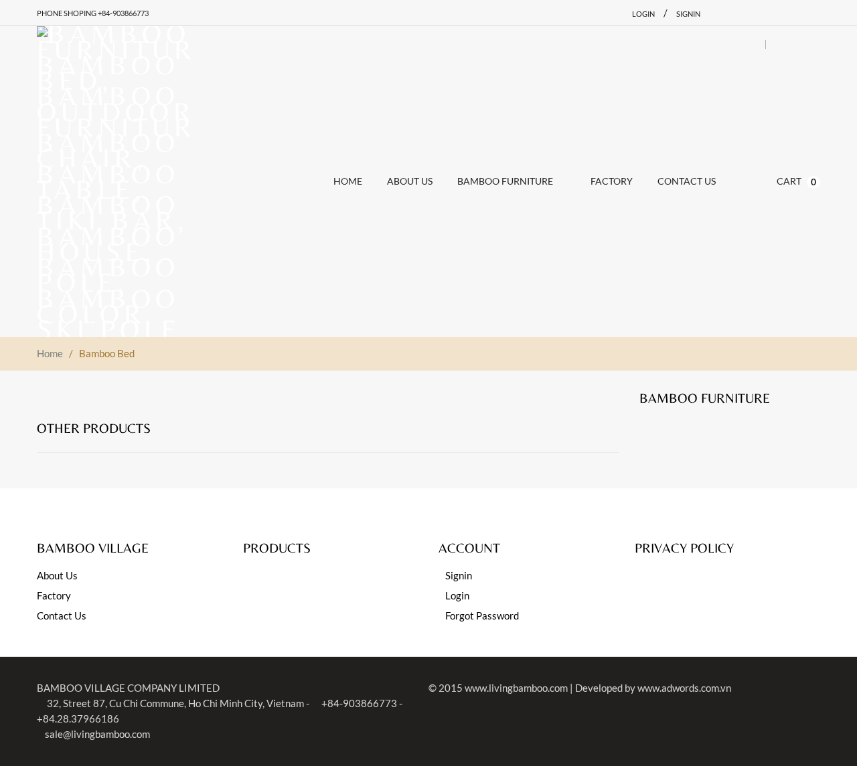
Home (50, 353)
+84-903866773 (358, 703)
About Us (57, 575)
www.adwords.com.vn (684, 688)
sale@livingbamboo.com (97, 734)
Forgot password (482, 615)
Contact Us (61, 615)
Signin (688, 13)
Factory (54, 595)
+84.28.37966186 (78, 718)
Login (643, 13)
